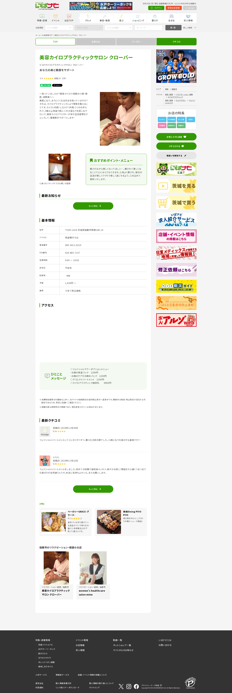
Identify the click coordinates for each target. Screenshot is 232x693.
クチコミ (177, 41)
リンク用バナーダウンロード (67, 687)
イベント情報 (82, 640)
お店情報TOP (47, 35)
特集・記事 (42, 20)
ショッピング (138, 20)
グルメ (88, 20)
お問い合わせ (165, 645)
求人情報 (188, 20)
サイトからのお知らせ (123, 650)
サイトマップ (94, 687)
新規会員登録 (174, 7)
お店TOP (69, 20)
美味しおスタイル (45, 666)
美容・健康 (105, 20)
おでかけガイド (44, 657)
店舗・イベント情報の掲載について (92, 674)
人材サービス (41, 674)
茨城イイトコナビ (45, 644)
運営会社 (39, 683)
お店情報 (80, 645)
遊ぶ (121, 20)
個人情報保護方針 (63, 683)
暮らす (155, 20)
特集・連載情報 (42, 640)
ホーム (37, 35)
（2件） (64, 78)
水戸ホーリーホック (46, 649)
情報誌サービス (62, 674)
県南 (167, 89)
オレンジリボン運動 (46, 662)
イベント (55, 20)
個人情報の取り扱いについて (101, 683)
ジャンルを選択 (113, 27)
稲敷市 (174, 89)
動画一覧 (117, 640)
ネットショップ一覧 (122, 645)
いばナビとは (165, 640)
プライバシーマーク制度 (150, 685)
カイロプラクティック (175, 97)
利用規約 (39, 687)
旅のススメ (43, 653)
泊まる (171, 20)
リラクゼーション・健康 (184, 94)
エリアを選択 (52, 27)
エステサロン (181, 100)
